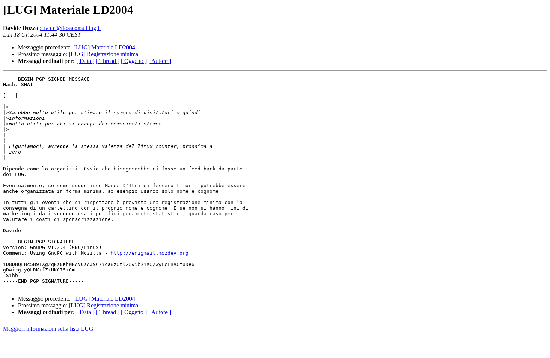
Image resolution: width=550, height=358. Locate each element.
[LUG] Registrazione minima (103, 54)
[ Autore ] (159, 61)
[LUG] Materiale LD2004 (104, 47)
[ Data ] (85, 61)
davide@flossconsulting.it (70, 28)
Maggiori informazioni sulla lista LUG (48, 328)
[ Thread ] (107, 61)
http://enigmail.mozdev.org (150, 253)
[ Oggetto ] (134, 61)
